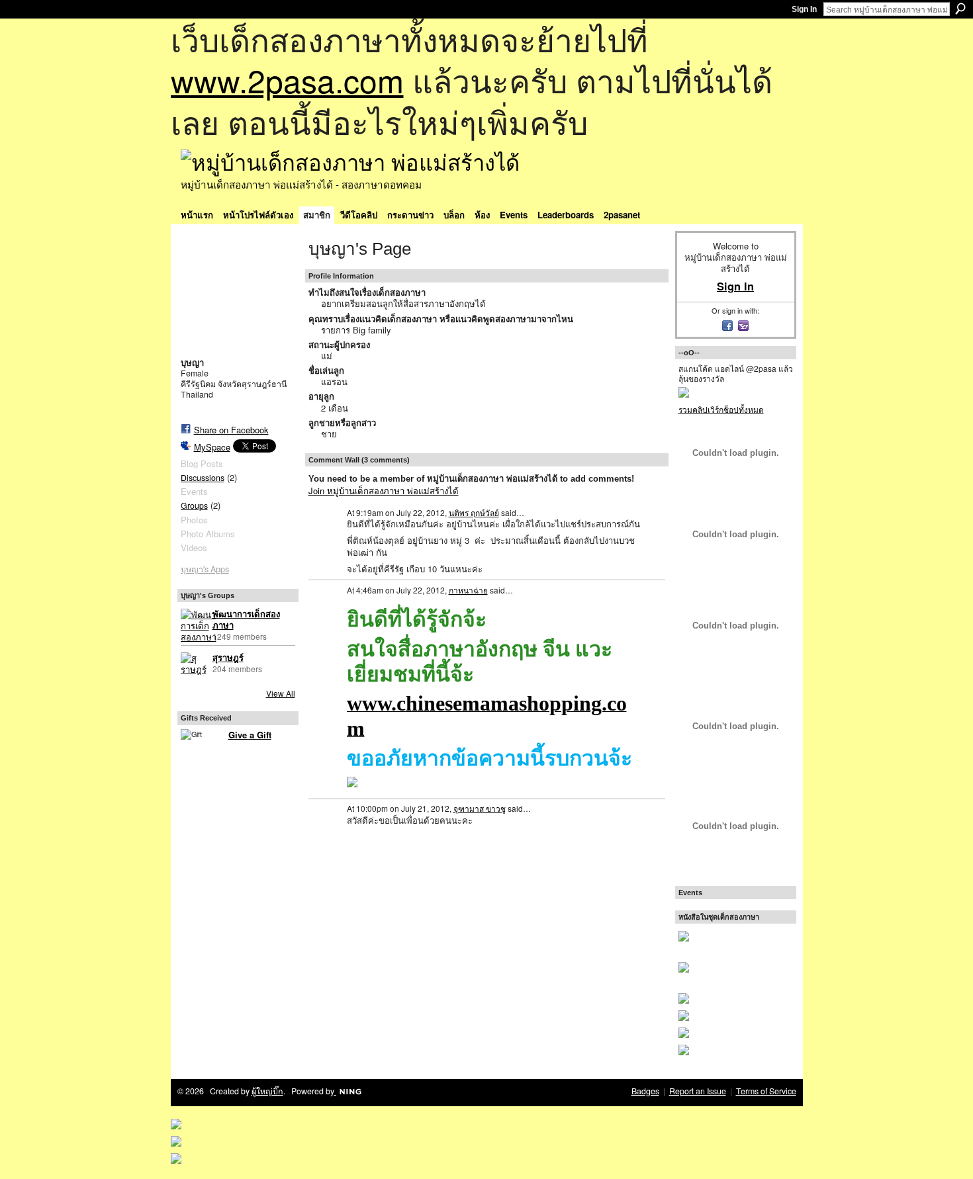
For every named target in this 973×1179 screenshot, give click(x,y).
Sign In (804, 9)
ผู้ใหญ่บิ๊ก (267, 1091)
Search (960, 9)
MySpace (212, 447)
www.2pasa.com (287, 80)
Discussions (202, 478)
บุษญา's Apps (205, 569)
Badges (645, 1091)
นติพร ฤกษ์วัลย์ (474, 512)
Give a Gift (249, 734)
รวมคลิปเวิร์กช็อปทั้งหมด (721, 409)
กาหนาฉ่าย (468, 589)
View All (280, 693)
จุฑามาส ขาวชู (479, 808)
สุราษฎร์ (228, 658)
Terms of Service (766, 1091)
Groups (194, 505)
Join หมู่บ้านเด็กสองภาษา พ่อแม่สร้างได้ (383, 490)
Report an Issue (697, 1091)
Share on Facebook (231, 429)
